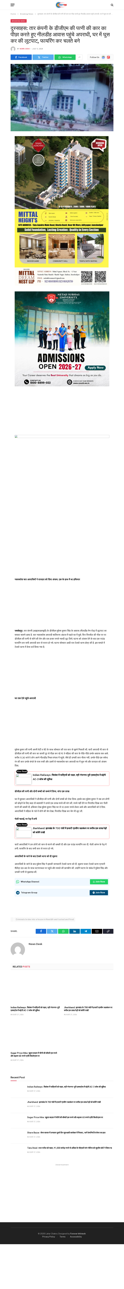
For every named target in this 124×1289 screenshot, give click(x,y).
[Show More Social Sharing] (79, 57)
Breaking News (18, 21)
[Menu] (13, 5)
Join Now (100, 881)
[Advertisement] (62, 410)
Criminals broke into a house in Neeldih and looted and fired (45, 919)
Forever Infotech (78, 1234)
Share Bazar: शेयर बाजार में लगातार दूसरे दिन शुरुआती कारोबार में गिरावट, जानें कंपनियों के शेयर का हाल (66, 1132)
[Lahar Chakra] (62, 5)
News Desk (25, 49)
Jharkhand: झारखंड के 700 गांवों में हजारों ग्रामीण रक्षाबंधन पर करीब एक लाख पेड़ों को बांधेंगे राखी (88, 1009)
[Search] (111, 5)
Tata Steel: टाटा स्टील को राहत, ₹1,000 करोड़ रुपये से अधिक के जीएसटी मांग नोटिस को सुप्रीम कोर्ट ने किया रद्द (69, 1148)
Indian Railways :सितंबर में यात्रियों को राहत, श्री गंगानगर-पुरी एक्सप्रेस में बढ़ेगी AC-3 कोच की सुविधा (35, 1009)
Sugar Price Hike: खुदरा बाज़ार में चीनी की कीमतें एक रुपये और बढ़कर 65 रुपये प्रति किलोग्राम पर (34, 1054)
